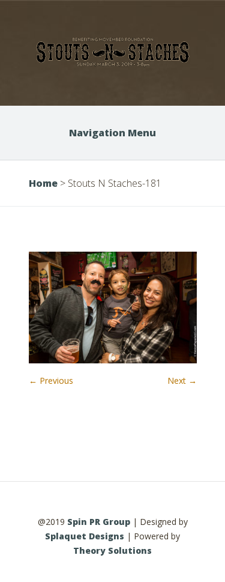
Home (43, 183)
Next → (182, 380)
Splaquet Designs (84, 536)
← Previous (51, 380)
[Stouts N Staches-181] (113, 360)
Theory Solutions (112, 550)
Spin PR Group (98, 521)
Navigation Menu (112, 132)
